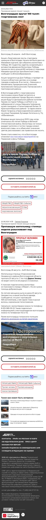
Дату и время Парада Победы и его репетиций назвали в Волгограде (21, 157)
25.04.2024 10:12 (7, 9)
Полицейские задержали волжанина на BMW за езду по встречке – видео (26, 422)
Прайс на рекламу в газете (25, 439)
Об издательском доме (13, 442)
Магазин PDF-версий (11, 445)
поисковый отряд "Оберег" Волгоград (16, 266)
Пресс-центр (31, 442)
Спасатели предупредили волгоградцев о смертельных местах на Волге (20, 337)
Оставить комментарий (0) (23, 187)
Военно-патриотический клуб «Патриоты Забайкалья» (22, 50)
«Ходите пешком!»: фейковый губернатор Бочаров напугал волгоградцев (24, 408)
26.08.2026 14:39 (7, 222)
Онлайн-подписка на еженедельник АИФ (21, 448)
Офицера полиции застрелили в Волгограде (25, 414)
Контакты (6, 439)
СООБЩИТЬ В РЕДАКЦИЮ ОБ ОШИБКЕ (18, 451)
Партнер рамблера (20, 509)
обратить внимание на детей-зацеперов (19, 319)
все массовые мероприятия (23, 137)
